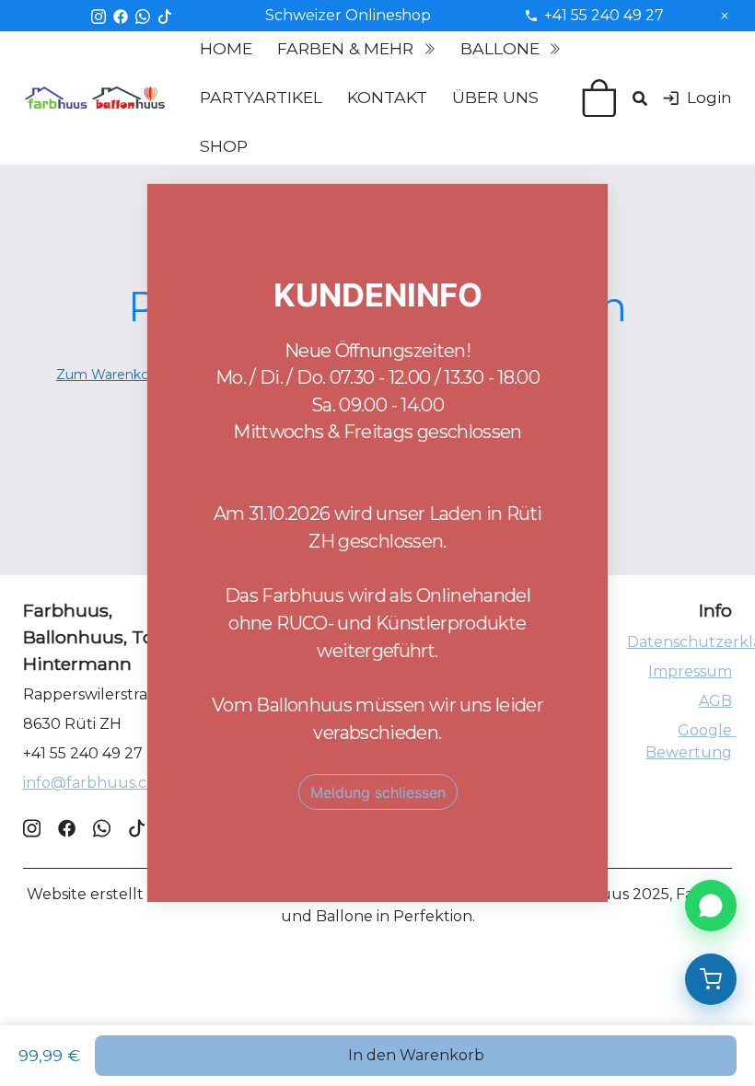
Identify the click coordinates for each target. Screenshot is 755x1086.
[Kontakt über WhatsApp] (711, 905)
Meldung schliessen (378, 792)
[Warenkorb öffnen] (711, 979)
